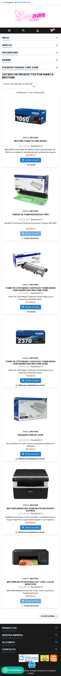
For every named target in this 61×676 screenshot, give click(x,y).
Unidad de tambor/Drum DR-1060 (30, 214)
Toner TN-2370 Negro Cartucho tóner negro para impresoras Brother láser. (30, 289)
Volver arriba (49, 616)
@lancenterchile (22, 2)
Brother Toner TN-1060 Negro (30, 141)
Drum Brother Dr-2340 (30, 435)
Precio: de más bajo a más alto (19, 85)
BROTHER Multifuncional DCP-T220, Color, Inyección (30, 583)
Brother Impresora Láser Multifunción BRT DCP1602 (30, 509)
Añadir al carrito (30, 160)
